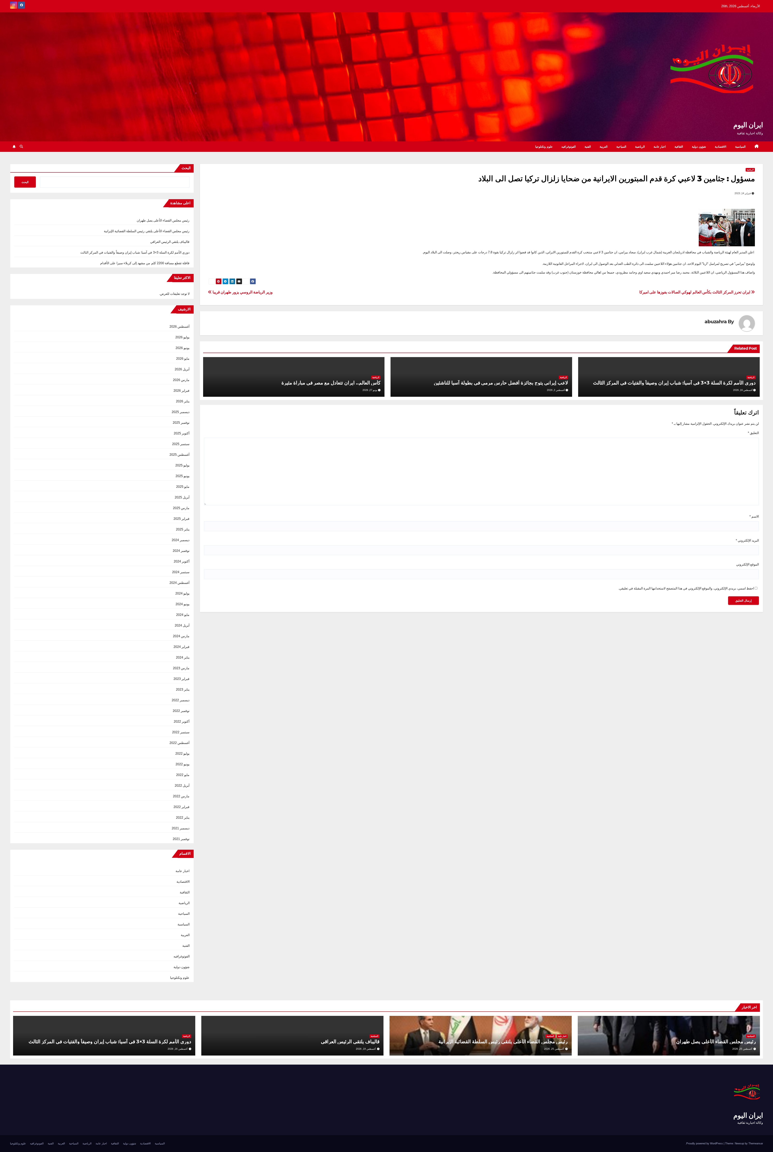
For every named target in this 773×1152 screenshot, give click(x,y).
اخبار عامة (660, 146)
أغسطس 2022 (179, 743)
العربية (604, 146)
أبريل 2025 (182, 497)
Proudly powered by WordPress (705, 1143)
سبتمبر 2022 (180, 732)
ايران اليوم (748, 125)
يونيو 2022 (182, 764)
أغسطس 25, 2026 (742, 1048)
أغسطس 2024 (179, 582)
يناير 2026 (182, 401)
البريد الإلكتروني (747, 540)
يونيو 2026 (182, 348)
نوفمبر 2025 (181, 422)
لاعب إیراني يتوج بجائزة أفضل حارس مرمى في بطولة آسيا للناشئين (501, 383)
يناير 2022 (182, 817)
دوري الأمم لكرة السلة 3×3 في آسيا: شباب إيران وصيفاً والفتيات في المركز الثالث (674, 383)
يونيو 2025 (182, 476)
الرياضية (640, 146)
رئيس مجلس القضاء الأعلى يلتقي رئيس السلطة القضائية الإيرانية (147, 231)
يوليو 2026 (182, 337)
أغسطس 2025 (179, 454)
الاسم (754, 516)
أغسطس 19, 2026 (366, 1048)
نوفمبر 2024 (181, 550)
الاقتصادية (720, 146)
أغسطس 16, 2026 (177, 1048)
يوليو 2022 (182, 753)
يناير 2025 (182, 529)
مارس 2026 (181, 380)
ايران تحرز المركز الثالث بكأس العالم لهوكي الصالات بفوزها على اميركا (695, 292)
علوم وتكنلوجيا (544, 146)
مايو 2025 (182, 486)
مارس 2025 (181, 508)
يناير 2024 (182, 657)
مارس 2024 (181, 636)
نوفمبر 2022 (181, 711)
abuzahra (715, 321)
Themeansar (755, 1143)
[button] (21, 146)
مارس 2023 (181, 668)
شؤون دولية (699, 146)
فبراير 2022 (181, 807)
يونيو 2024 (182, 604)
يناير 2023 (182, 689)
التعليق (753, 433)
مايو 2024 (182, 614)
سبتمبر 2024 (180, 572)
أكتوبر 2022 (181, 721)
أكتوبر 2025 (181, 433)
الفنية (588, 146)
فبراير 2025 (181, 518)
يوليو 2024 (182, 593)
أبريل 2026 (182, 369)
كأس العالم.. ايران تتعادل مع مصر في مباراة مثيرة (330, 383)
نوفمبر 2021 (181, 839)
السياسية (740, 146)
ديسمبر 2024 (180, 540)
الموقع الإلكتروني (747, 564)
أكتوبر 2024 (181, 561)
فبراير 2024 (181, 647)
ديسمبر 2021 (180, 828)
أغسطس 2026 (179, 326)
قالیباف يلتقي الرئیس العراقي (170, 241)
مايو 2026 (182, 358)
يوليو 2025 (182, 465)
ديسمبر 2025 (180, 412)
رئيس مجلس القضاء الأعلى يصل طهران (163, 220)
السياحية (621, 146)
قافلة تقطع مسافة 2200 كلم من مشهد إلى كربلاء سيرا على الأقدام (144, 263)
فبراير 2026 (181, 390)
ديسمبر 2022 (180, 700)
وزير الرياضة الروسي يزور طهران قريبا (242, 292)
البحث (186, 168)
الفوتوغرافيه (568, 146)
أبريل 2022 (182, 785)
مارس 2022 (181, 796)
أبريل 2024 (182, 625)
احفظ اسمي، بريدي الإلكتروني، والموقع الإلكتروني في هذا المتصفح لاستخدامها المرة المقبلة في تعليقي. (686, 588)
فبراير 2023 (181, 679)
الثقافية (679, 146)
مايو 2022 (182, 775)
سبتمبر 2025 (180, 444)
